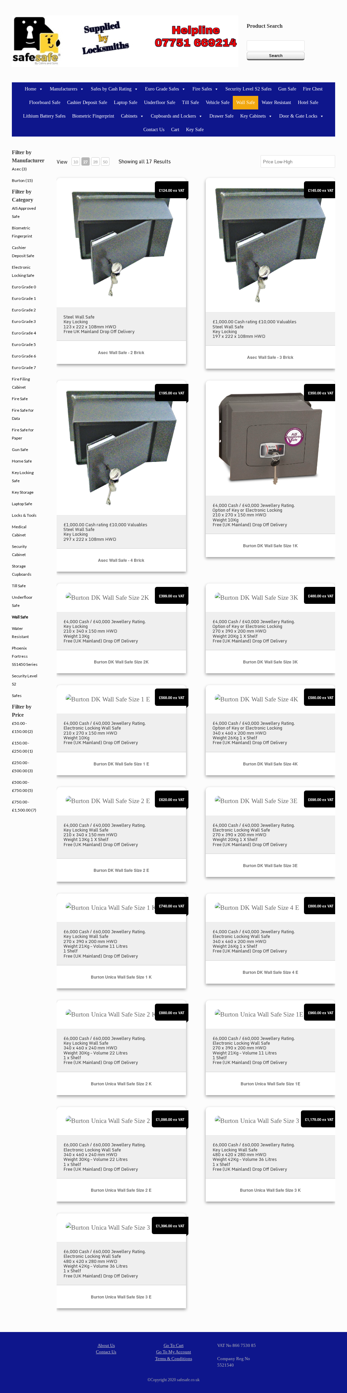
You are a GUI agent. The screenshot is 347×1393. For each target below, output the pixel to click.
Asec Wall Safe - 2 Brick (121, 352)
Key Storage (23, 492)
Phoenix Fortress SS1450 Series (25, 656)
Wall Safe (245, 102)
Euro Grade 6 (24, 356)
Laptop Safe (125, 102)
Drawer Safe (221, 116)
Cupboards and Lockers (173, 116)
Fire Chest (313, 88)
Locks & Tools (24, 515)
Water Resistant (276, 102)
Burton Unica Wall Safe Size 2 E (121, 1190)
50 (105, 162)
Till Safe (190, 102)
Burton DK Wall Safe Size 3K (270, 662)
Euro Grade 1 (24, 298)
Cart (175, 129)
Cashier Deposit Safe (87, 102)
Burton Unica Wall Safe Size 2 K (121, 1084)
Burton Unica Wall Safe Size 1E (270, 1084)
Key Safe (195, 129)
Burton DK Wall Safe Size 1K (270, 545)
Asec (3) (19, 168)
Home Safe (22, 461)
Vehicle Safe (217, 102)
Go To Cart (174, 1345)
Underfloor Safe (159, 102)
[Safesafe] (125, 41)
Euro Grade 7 (24, 367)
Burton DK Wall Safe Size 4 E (270, 972)
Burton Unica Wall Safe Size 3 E (121, 1297)
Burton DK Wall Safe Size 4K (270, 764)
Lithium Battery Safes (44, 116)
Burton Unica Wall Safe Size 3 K (270, 1190)
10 (75, 162)
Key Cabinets (253, 116)
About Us (106, 1345)
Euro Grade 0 (24, 286)
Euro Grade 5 (24, 344)
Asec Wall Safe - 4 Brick (121, 560)
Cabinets (129, 116)
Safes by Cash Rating (111, 88)
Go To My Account (173, 1351)
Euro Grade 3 (24, 321)
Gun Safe (287, 88)
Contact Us (153, 129)
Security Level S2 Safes (248, 88)
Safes (17, 695)
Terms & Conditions (173, 1358)
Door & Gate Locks (298, 116)
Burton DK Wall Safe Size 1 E (121, 764)
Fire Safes (202, 88)
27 (85, 162)
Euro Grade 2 (24, 309)
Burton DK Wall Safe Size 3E (270, 865)
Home (30, 88)
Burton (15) (22, 180)
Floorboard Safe (44, 102)
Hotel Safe (308, 102)
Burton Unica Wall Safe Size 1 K (121, 977)
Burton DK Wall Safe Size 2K (121, 662)
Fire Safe (20, 398)
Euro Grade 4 (24, 332)
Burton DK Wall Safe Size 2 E (121, 870)
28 (95, 162)
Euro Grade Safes (162, 88)
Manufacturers (63, 88)
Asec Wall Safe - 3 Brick (270, 357)
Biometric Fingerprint (93, 116)
